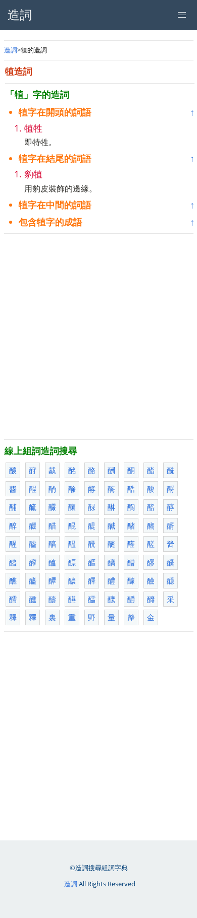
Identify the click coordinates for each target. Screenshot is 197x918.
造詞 (10, 49)
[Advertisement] (98, 336)
